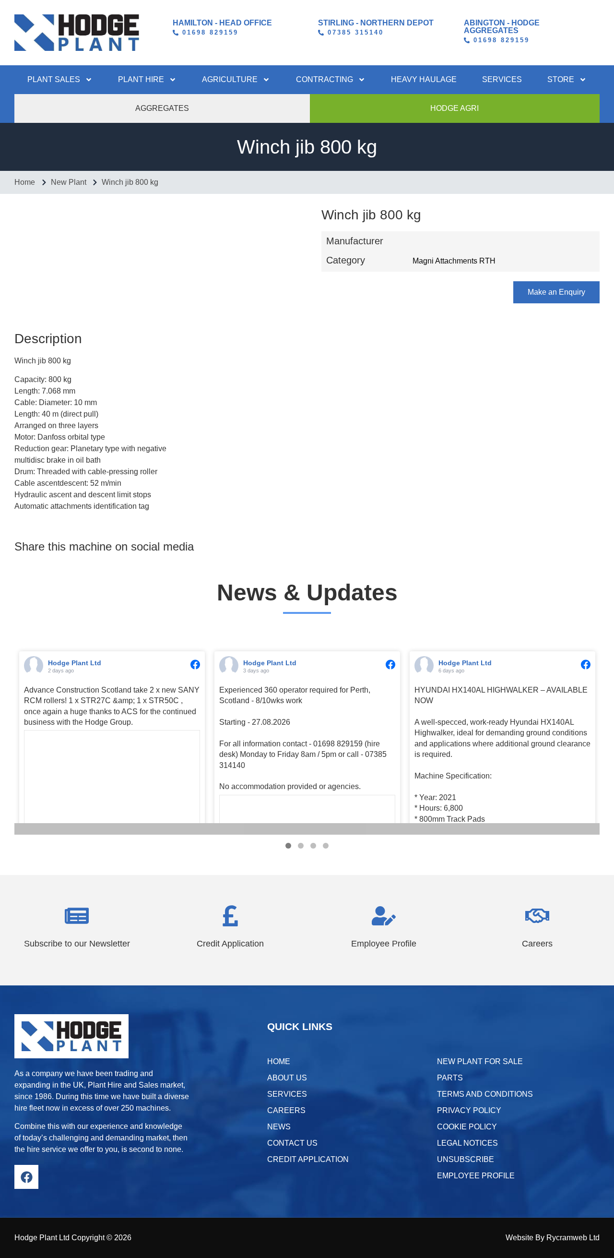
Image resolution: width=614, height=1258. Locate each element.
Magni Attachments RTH (454, 261)
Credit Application (230, 943)
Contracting (324, 79)
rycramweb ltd (573, 1238)
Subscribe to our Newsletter (77, 943)
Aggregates (162, 108)
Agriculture (230, 79)
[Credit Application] (230, 916)
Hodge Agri (454, 108)
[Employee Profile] (384, 916)
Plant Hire (141, 79)
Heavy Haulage (424, 79)
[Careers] (537, 916)
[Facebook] (26, 1177)
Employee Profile (383, 943)
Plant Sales (53, 79)
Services (502, 79)
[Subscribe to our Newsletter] (77, 916)
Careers (537, 943)
